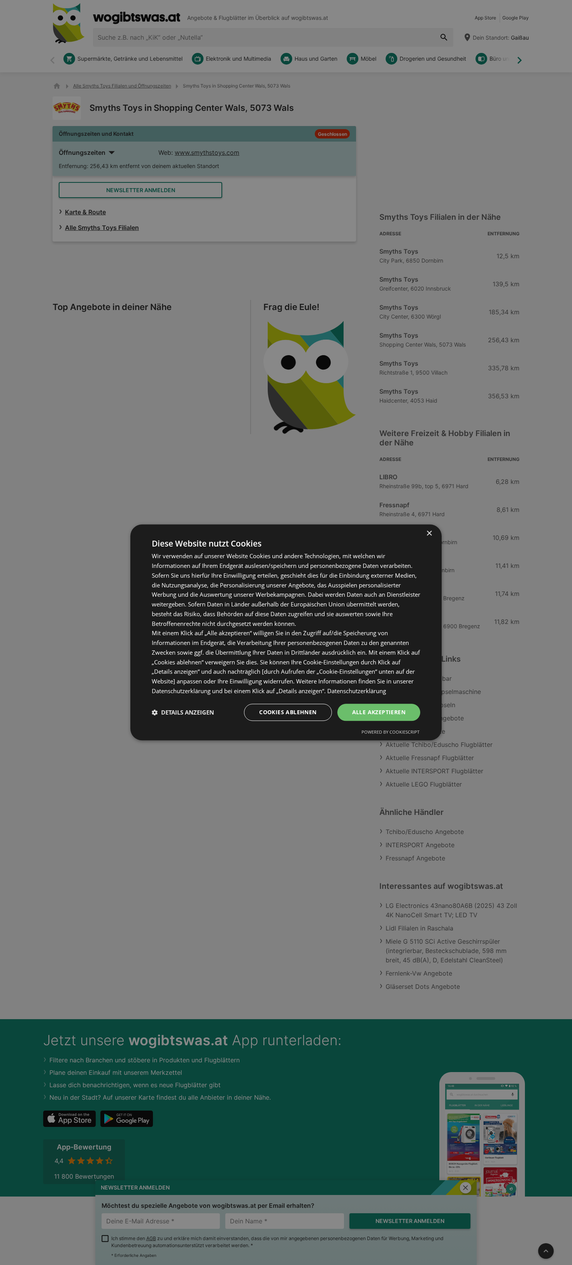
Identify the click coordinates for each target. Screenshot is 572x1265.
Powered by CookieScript (390, 732)
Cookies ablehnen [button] (287, 712)
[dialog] (286, 632)
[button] (183, 712)
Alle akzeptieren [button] (378, 712)
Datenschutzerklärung (356, 691)
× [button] (429, 533)
